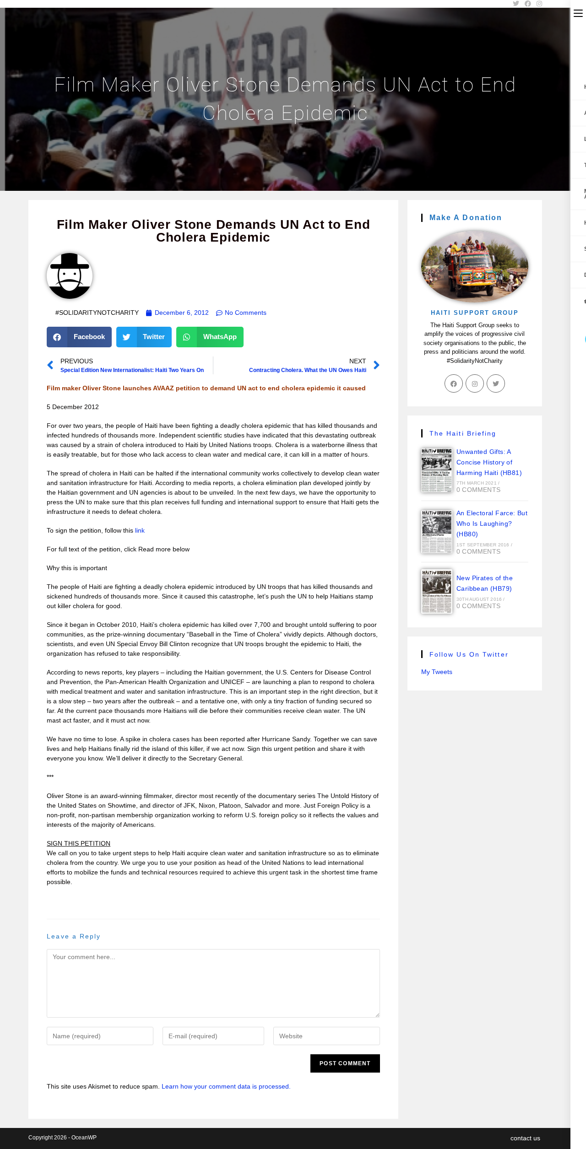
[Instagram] (475, 383)
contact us (525, 1138)
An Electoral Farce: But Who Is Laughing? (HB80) (491, 523)
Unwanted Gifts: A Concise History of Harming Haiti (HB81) (489, 462)
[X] (496, 383)
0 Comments (478, 489)
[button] (79, 337)
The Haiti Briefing (463, 433)
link (140, 530)
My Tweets (436, 671)
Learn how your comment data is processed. (226, 1086)
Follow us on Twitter (469, 654)
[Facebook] (454, 383)
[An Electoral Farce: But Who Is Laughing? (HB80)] (436, 531)
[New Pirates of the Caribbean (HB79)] (436, 591)
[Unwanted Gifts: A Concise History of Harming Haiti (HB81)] (436, 470)
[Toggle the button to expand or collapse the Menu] (578, 12)
